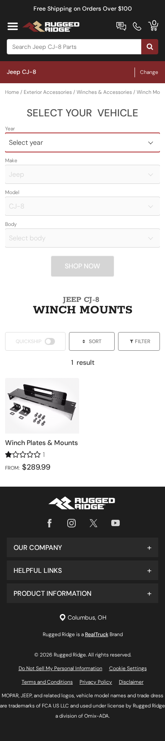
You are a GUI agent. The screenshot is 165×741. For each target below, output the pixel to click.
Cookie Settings (128, 668)
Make (11, 160)
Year (10, 128)
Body (11, 224)
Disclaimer (131, 682)
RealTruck (96, 634)
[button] (82, 547)
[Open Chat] (121, 26)
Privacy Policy (96, 682)
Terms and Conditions (47, 682)
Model (12, 192)
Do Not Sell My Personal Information (60, 668)
